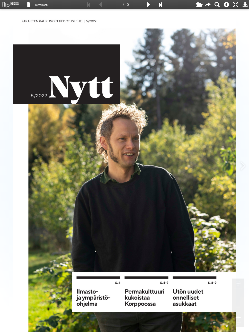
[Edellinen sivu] (100, 4)
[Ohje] (226, 4)
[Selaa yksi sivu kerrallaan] (28, 4)
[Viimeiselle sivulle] (160, 4)
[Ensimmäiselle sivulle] (89, 4)
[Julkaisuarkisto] (199, 4)
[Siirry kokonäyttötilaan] (235, 4)
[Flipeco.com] (9, 3)
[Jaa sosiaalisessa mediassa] (208, 4)
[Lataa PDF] (245, 4)
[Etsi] (217, 4)
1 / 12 (124, 4)
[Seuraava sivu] (148, 4)
